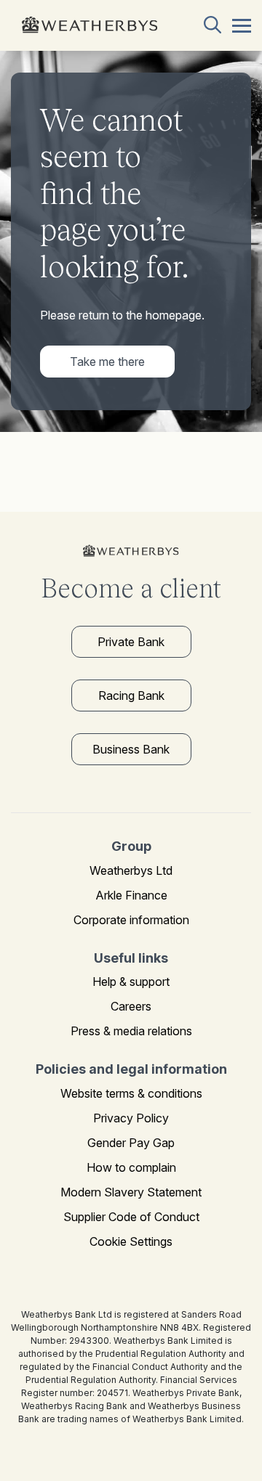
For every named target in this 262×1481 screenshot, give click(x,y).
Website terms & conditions (131, 1093)
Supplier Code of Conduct (131, 1216)
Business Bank (131, 749)
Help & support (131, 981)
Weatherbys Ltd (131, 870)
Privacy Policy (131, 1118)
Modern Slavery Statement (131, 1192)
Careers (131, 1006)
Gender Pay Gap (131, 1142)
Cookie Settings (131, 1241)
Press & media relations (131, 1031)
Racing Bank (131, 695)
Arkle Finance (131, 895)
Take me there (107, 361)
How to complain (131, 1167)
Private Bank (131, 642)
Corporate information (131, 920)
